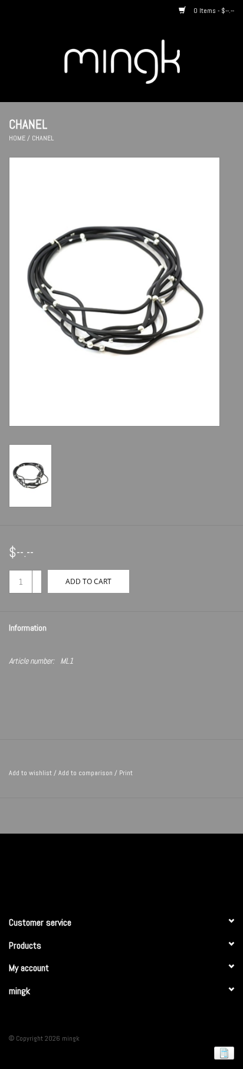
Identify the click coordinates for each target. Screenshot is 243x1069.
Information (28, 627)
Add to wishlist (30, 773)
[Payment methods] (222, 1052)
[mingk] (140, 60)
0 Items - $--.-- (213, 10)
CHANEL (43, 138)
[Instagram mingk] (142, 869)
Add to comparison (86, 773)
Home (17, 138)
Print (126, 773)
